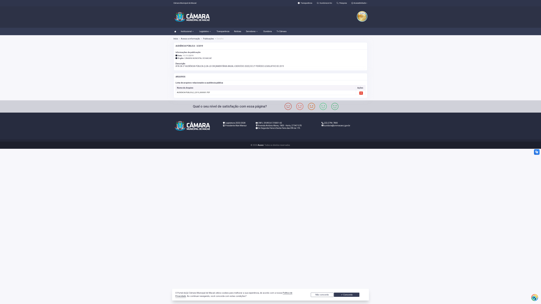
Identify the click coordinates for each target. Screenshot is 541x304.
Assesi (261, 145)
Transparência (223, 31)
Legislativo (204, 31)
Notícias (237, 31)
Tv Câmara (281, 31)
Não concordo (322, 294)
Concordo (348, 294)
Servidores (251, 31)
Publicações (208, 39)
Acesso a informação (190, 39)
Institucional (186, 31)
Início (176, 39)
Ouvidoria (267, 31)
